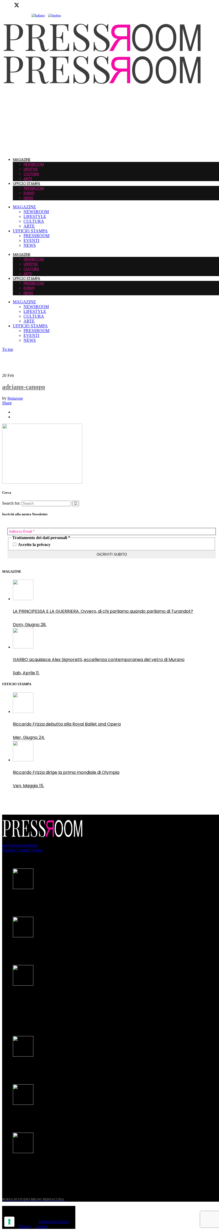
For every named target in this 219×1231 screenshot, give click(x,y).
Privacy (24, 1226)
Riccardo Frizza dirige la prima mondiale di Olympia (66, 772)
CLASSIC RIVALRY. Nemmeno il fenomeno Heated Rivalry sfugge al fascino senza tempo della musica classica (96, 1000)
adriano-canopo (23, 386)
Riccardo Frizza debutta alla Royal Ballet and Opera (67, 724)
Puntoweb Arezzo (54, 1221)
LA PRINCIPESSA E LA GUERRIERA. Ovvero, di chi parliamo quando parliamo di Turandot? (103, 611)
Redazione (15, 398)
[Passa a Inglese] (54, 15)
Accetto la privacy (33, 544)
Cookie (41, 1226)
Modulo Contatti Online (22, 850)
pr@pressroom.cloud (19, 845)
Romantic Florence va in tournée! (48, 1068)
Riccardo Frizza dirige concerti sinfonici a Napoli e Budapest (75, 1164)
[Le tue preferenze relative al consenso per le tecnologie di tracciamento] (9, 1222)
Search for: (11, 503)
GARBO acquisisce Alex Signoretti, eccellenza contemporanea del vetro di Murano (99, 659)
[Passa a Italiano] (38, 15)
